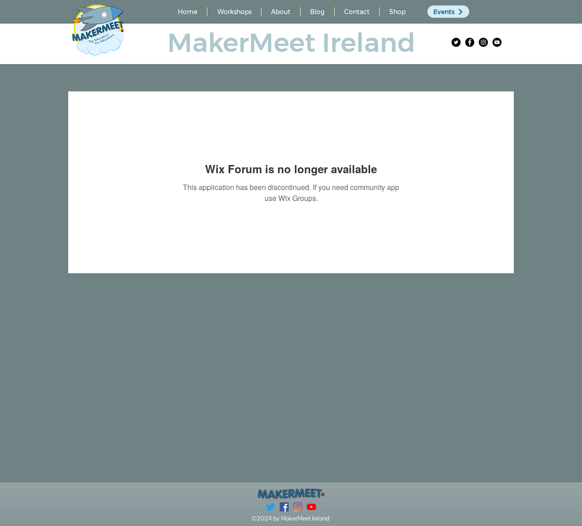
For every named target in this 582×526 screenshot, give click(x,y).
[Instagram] (483, 42)
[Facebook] (469, 42)
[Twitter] (456, 42)
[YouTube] (497, 42)
